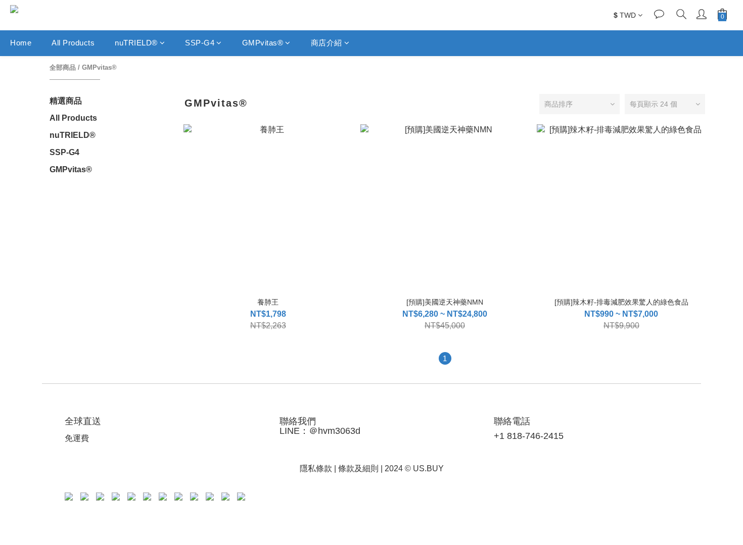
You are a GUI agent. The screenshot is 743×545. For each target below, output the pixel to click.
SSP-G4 (199, 42)
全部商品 (63, 67)
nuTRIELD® (136, 42)
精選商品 (66, 100)
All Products (73, 42)
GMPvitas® (263, 42)
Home (20, 42)
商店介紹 (326, 42)
